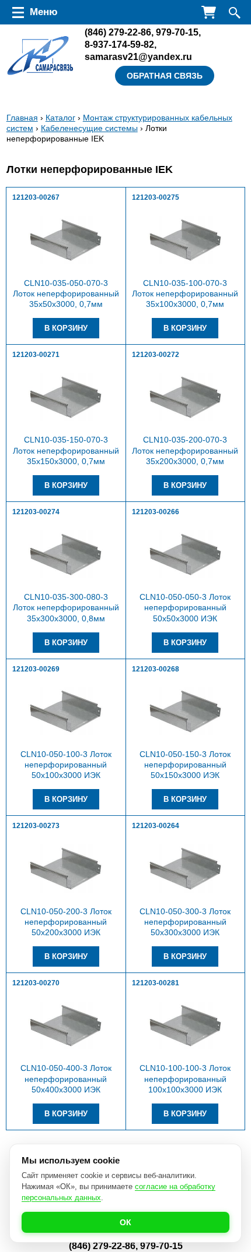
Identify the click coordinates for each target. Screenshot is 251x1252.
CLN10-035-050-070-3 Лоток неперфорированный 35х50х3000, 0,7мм (66, 293)
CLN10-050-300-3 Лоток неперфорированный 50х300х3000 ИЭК (185, 922)
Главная (22, 117)
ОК (125, 1222)
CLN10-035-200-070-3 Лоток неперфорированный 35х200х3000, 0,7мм (185, 450)
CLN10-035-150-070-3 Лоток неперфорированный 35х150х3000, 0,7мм (66, 450)
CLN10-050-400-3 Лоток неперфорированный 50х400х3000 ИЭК (65, 1078)
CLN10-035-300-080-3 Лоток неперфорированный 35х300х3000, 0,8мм (66, 607)
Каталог (60, 117)
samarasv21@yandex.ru (138, 56)
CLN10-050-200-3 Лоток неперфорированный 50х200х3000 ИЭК (65, 922)
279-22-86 (118, 32)
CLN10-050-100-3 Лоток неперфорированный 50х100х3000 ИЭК (65, 764)
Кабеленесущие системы (89, 128)
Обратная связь (165, 75)
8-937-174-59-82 (119, 44)
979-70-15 (177, 32)
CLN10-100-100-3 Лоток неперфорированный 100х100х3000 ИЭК (185, 1078)
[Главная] (40, 55)
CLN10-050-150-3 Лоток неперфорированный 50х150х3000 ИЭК (185, 764)
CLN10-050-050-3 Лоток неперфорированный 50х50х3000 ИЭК (185, 607)
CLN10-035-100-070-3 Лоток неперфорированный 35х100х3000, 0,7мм (185, 293)
